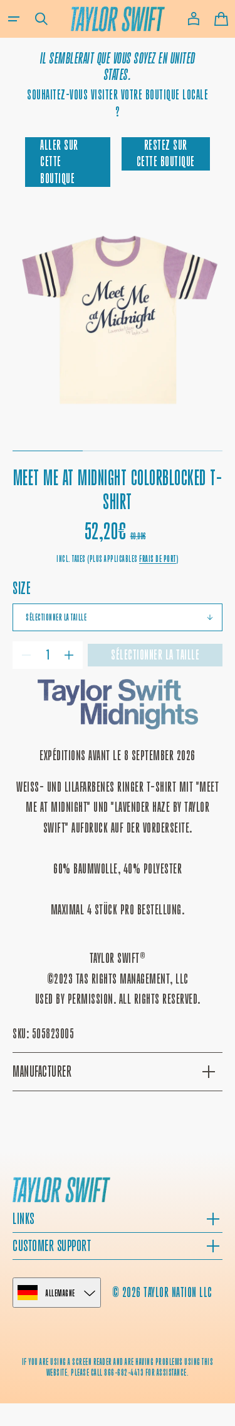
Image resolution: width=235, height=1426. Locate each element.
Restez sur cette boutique (166, 153)
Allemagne (60, 1293)
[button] (14, 19)
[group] (117, 323)
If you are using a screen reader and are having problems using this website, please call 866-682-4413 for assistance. (118, 1367)
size (22, 588)
